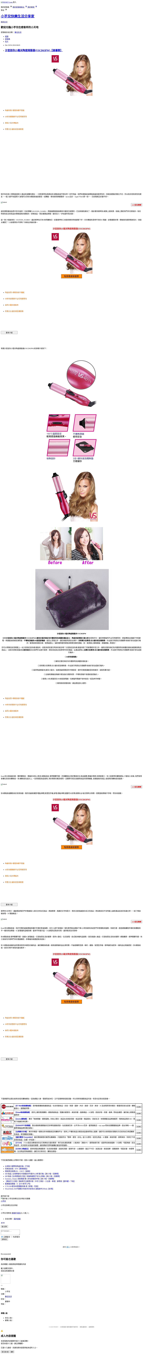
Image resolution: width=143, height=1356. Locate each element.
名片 (6, 41)
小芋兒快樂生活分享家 (17, 16)
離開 (12, 1352)
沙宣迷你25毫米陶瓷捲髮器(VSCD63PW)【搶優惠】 (34, 50)
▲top (3, 1222)
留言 (19, 1213)
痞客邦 (14, 1213)
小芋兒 (3, 1201)
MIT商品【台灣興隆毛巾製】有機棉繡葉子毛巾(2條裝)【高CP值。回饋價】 (33, 1176)
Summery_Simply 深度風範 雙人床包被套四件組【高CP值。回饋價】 (30, 1179)
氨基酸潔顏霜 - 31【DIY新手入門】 (18, 1184)
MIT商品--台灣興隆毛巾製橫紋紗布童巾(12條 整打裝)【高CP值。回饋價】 (32, 1174)
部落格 (7, 39)
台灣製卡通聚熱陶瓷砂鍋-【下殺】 (18, 1166)
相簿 (6, 36)
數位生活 (18, 32)
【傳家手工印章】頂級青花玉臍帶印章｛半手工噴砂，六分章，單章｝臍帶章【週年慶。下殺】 (40, 1181)
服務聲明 (91, 1327)
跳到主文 (4, 22)
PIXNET (55, 1327)
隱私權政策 (83, 1327)
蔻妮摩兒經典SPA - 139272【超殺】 (18, 1171)
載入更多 (4, 1226)
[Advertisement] (71, 172)
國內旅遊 (17, 1219)
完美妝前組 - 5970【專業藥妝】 (16, 1169)
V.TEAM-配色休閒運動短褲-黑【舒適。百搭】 (22, 1186)
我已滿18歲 (5, 1352)
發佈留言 (4, 1239)
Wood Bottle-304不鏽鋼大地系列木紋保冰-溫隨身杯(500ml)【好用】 (29, 1189)
